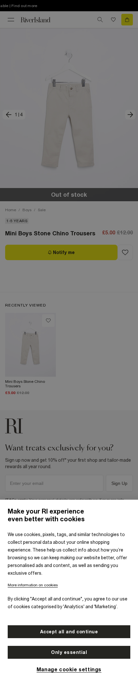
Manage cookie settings (69, 669)
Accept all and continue (69, 631)
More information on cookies (33, 585)
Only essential (69, 652)
